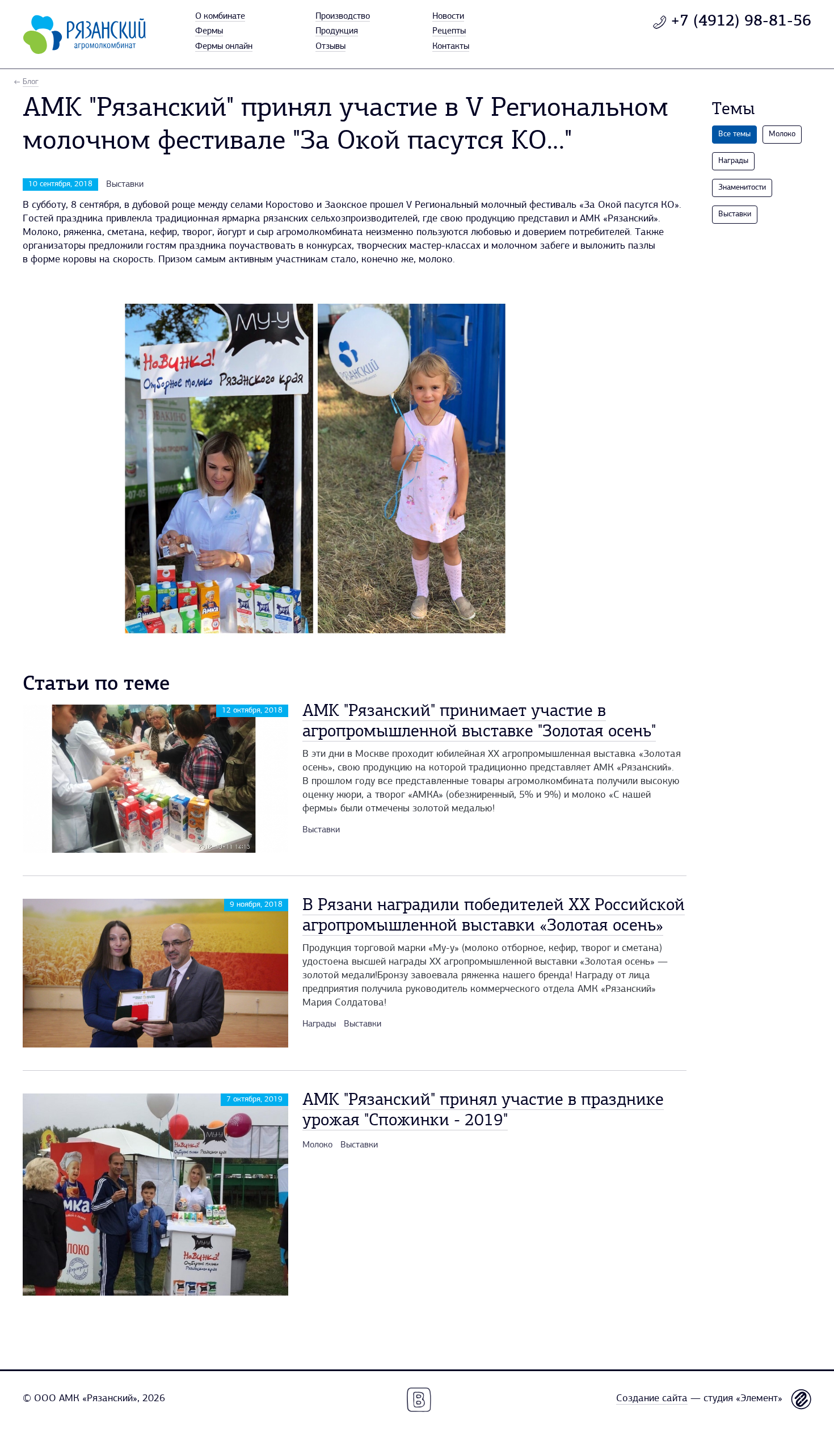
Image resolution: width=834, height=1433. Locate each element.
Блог (31, 82)
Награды (319, 1024)
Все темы (734, 134)
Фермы (209, 31)
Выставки (125, 184)
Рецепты (449, 31)
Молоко (317, 1145)
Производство (342, 16)
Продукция (336, 31)
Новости (448, 16)
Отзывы (330, 46)
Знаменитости (742, 187)
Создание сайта (652, 1399)
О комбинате (220, 16)
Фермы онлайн (223, 46)
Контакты (450, 46)
